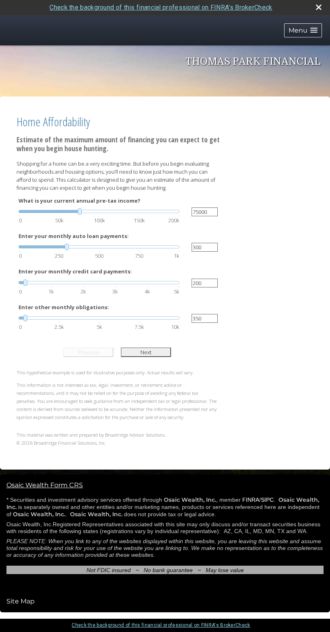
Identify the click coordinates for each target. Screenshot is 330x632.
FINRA (250, 500)
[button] (303, 30)
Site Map (20, 601)
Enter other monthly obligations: (64, 307)
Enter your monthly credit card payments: (75, 271)
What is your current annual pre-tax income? (79, 200)
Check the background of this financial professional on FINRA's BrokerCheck (161, 7)
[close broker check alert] (319, 7)
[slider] (99, 211)
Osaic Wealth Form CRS (44, 485)
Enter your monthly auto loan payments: (74, 236)
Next (145, 352)
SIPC (267, 500)
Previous (88, 352)
